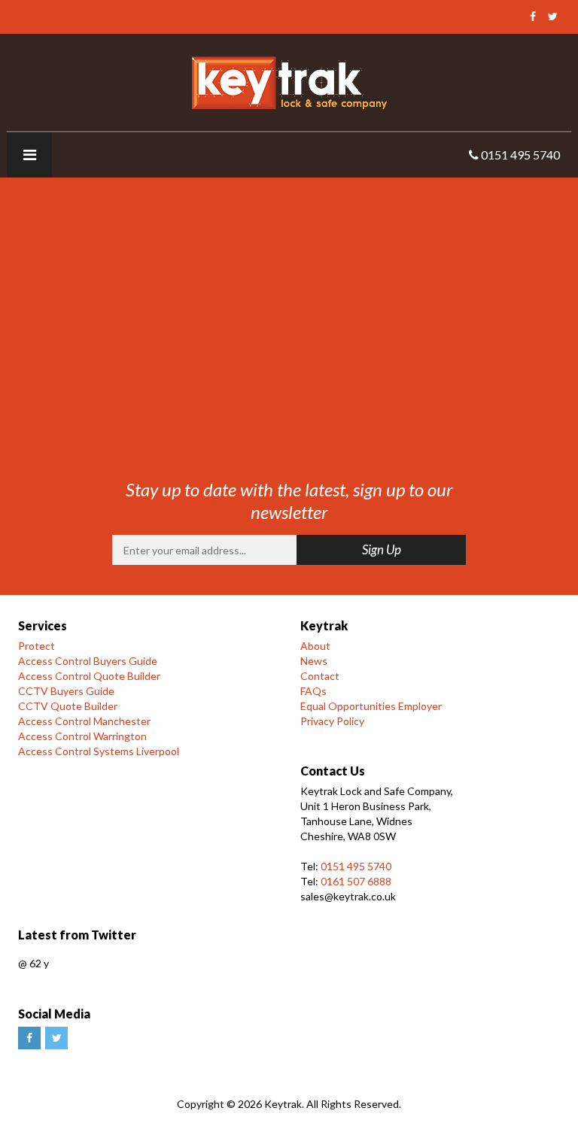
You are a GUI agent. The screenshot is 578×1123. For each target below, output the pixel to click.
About (315, 645)
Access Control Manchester (84, 721)
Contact (319, 675)
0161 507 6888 (356, 881)
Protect (36, 645)
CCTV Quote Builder (67, 706)
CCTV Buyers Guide (66, 690)
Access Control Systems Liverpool (98, 751)
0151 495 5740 (356, 866)
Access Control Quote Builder (89, 675)
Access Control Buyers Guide (87, 660)
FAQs (313, 690)
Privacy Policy (332, 721)
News (313, 660)
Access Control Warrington (82, 736)
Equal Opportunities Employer (371, 706)
